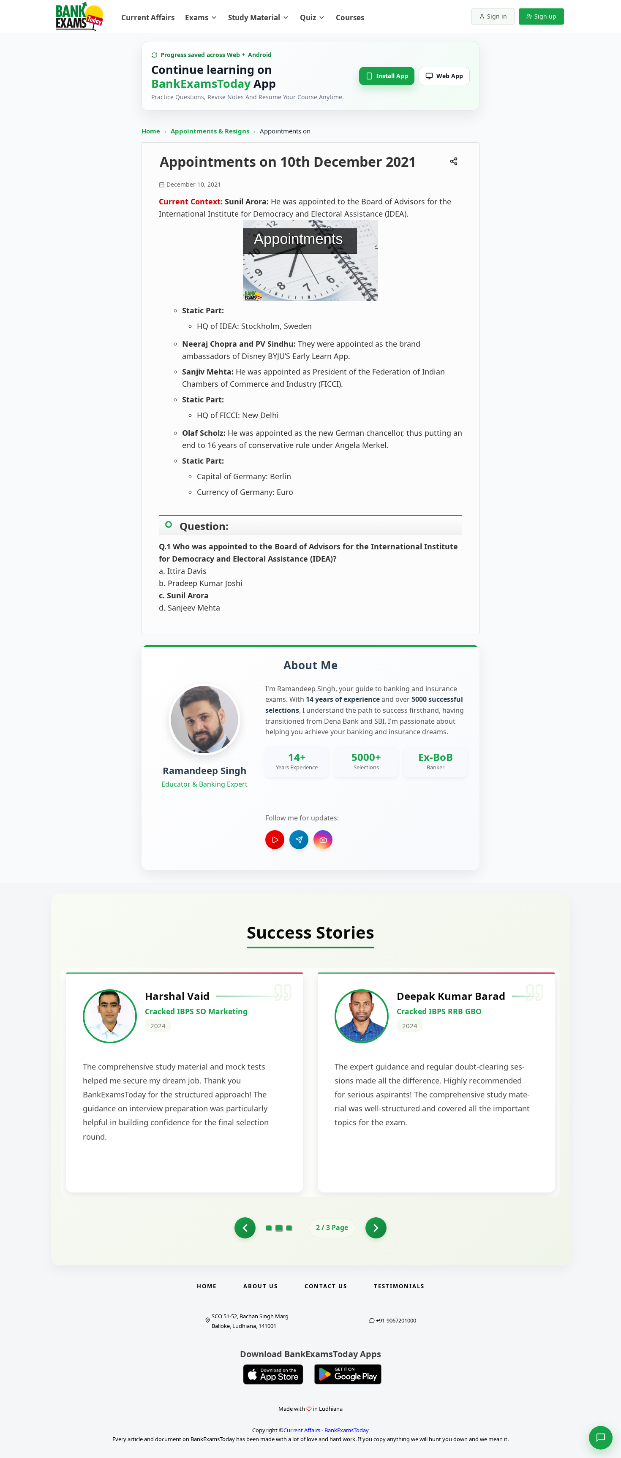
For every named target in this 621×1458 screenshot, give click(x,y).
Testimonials (399, 1286)
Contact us (326, 1286)
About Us (260, 1286)
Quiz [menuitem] (308, 17)
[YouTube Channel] (274, 839)
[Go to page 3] (289, 1228)
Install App (392, 76)
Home (151, 131)
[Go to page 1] (269, 1227)
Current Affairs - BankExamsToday (326, 1430)
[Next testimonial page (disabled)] (376, 1227)
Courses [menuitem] (350, 17)
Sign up (545, 16)
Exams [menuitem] (196, 17)
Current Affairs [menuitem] (147, 17)
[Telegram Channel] (298, 839)
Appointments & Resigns (211, 131)
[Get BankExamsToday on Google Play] (347, 1374)
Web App (449, 76)
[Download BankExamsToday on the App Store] (273, 1374)
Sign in (497, 16)
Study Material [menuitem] (254, 17)
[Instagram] (322, 839)
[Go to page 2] (245, 1227)
